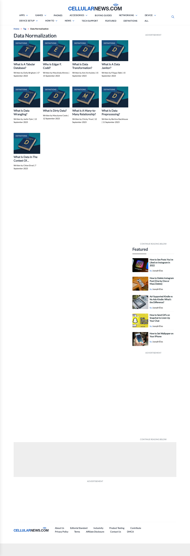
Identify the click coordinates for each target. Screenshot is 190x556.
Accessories (77, 15)
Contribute (135, 528)
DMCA (130, 531)
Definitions (130, 20)
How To (49, 20)
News (68, 20)
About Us (59, 528)
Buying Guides (103, 15)
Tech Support (90, 20)
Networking (126, 15)
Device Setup (26, 20)
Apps (22, 15)
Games (39, 15)
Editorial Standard (78, 528)
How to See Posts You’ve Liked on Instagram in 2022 (161, 262)
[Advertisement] (153, 139)
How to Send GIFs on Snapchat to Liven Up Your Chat (160, 318)
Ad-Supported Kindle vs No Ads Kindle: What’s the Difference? (161, 299)
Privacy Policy (61, 531)
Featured (110, 20)
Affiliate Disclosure (95, 531)
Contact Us (115, 531)
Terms (77, 531)
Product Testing (116, 528)
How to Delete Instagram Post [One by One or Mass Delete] (162, 281)
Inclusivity (98, 528)
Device (149, 15)
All (147, 20)
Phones (58, 15)
